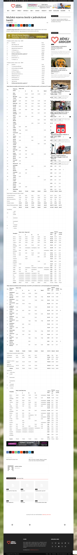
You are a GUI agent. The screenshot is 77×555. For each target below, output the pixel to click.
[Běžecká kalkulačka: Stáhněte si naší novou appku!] (61, 128)
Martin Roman (53, 116)
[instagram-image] (12, 525)
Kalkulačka (56, 10)
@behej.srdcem (46, 514)
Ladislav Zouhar (10, 22)
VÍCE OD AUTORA (20, 478)
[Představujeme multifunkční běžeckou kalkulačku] (61, 40)
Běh (8, 10)
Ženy (31, 10)
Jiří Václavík (53, 49)
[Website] (27, 1)
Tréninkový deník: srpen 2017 (40, 490)
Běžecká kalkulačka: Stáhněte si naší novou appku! (60, 135)
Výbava (19, 10)
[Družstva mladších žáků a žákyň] (41, 496)
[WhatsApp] (16, 25)
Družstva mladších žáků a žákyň (41, 502)
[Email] (24, 25)
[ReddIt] (21, 25)
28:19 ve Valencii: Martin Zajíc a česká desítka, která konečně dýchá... (60, 113)
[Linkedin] (11, 1)
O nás (51, 0)
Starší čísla (55, 0)
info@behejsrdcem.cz (34, 549)
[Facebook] (7, 1)
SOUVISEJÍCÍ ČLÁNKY (11, 478)
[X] (25, 1)
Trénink (52, 132)
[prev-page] (7, 505)
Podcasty (44, 10)
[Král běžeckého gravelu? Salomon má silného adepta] (61, 85)
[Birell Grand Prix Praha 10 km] (12, 485)
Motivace (25, 10)
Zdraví (13, 10)
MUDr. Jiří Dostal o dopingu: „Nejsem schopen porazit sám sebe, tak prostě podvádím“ (38, 460)
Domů (48, 0)
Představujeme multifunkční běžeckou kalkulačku (59, 47)
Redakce (52, 73)
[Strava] (21, 1)
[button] (69, 10)
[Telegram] (23, 1)
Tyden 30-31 (23, 490)
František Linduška (54, 94)
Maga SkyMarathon (9, 502)
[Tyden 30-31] (27, 485)
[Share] (19, 1)
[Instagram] (9, 1)
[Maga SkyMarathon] (12, 496)
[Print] (27, 25)
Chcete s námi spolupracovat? (62, 0)
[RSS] (17, 1)
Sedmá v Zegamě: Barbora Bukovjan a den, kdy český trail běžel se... (59, 157)
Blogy (10, 13)
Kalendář (63, 10)
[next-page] (9, 505)
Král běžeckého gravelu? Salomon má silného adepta (60, 91)
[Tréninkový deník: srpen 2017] (41, 485)
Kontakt (69, 0)
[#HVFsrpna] (27, 496)
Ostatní (37, 10)
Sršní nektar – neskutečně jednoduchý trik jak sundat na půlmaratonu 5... (59, 70)
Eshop (50, 10)
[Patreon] (15, 1)
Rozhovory (52, 153)
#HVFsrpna (23, 502)
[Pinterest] (13, 25)
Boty (52, 89)
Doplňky (52, 66)
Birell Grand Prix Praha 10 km (12, 459)
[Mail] (13, 1)
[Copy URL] (32, 25)
